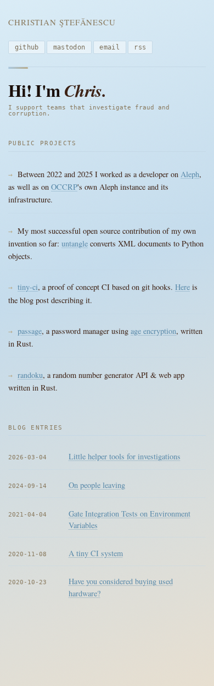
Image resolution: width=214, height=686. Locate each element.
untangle (74, 243)
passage (30, 331)
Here (182, 287)
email (109, 47)
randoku (30, 375)
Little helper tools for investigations (125, 456)
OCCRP (64, 187)
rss (140, 47)
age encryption (153, 331)
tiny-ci (28, 287)
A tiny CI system (96, 553)
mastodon (69, 47)
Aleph (190, 174)
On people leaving (97, 485)
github (27, 47)
